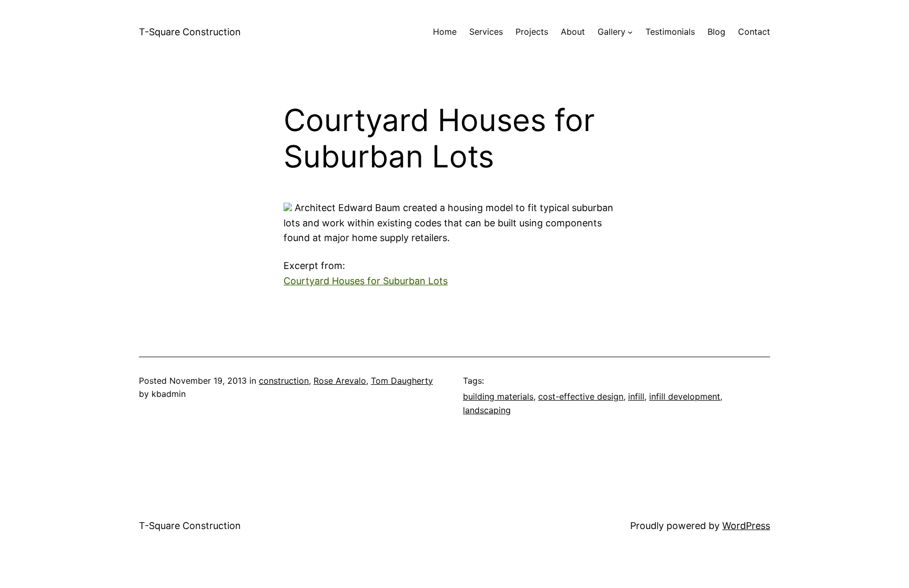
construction (284, 380)
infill (636, 396)
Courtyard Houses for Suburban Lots (366, 280)
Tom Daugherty (402, 380)
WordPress (746, 525)
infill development (684, 396)
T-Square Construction (190, 31)
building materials (498, 396)
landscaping (487, 410)
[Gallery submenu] (630, 32)
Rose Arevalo (340, 380)
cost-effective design (580, 396)
